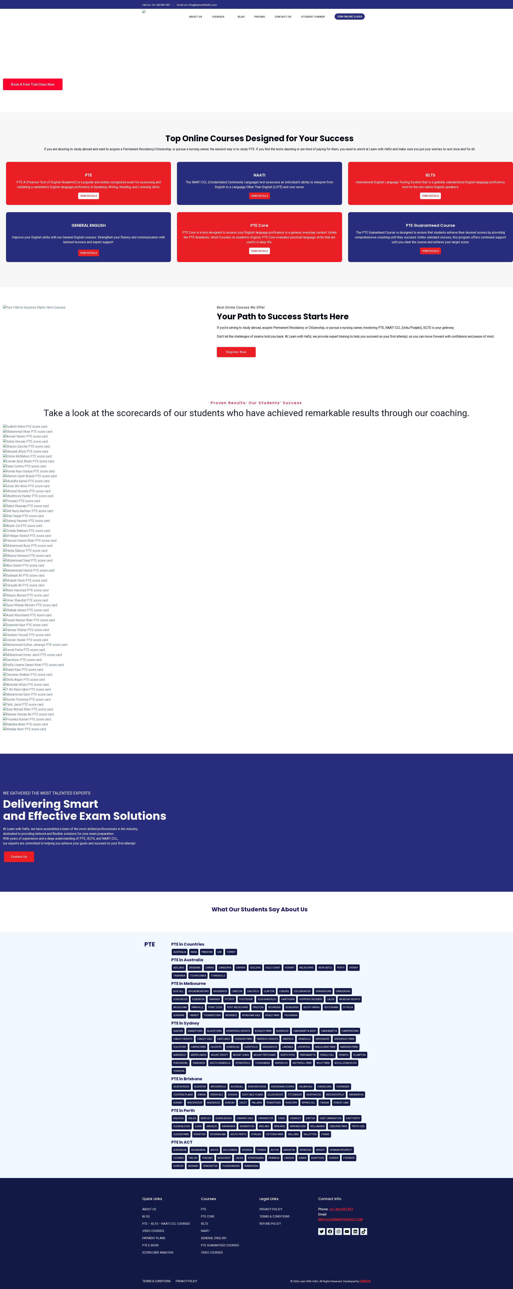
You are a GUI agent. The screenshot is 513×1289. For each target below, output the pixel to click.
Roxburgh (292, 1007)
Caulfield (253, 991)
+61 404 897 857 (160, 4)
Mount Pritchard (265, 1055)
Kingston (289, 1150)
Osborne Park (338, 1126)
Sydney (353, 967)
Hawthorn (288, 999)
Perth (340, 967)
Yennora (178, 1071)
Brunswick (220, 991)
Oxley (243, 1102)
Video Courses (153, 1231)
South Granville (220, 1063)
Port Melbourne (237, 1007)
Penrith (343, 1055)
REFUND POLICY (270, 1223)
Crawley (295, 1118)
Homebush (232, 1047)
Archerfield (218, 1086)
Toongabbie (262, 1063)
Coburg (284, 991)
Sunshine (179, 1015)
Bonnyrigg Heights (238, 1031)
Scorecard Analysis (157, 1252)
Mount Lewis (241, 1055)
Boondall (237, 1086)
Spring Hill (308, 1102)
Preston (258, 1007)
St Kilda (348, 1007)
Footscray (246, 999)
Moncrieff (224, 1158)
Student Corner (313, 16)
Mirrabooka (298, 1126)
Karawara (228, 1126)
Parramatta (307, 1055)
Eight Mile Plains (252, 1094)
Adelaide (178, 967)
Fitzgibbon (295, 1094)
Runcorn (291, 1102)
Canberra (225, 967)
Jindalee (211, 1126)
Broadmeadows (198, 991)
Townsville (218, 975)
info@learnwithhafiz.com (340, 1219)
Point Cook (215, 1007)
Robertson (274, 1102)
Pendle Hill (327, 1055)
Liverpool (304, 1047)
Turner (261, 1150)
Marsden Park (349, 1047)
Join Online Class (349, 16)
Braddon (305, 1150)
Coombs (178, 1158)
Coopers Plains (183, 1094)
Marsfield (179, 1055)
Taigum (324, 1102)
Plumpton (359, 1055)
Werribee (231, 1015)
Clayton (269, 991)
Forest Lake (341, 1102)
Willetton (310, 1134)
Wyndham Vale (251, 1015)
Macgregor (194, 1102)
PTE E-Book (150, 1245)
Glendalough (181, 1126)
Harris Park (198, 1047)
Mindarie (279, 1126)
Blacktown (214, 1031)
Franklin (274, 1158)
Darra (202, 1094)
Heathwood (313, 1094)
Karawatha (356, 1094)
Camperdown (350, 1031)
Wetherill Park (302, 1063)
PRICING (259, 16)
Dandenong (343, 991)
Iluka (198, 1126)
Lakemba (287, 1047)
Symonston (210, 1166)
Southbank (331, 1007)
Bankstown (195, 1031)
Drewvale (216, 1094)
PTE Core (207, 1216)
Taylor (192, 1158)
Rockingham (218, 1134)
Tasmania (179, 975)
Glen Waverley (267, 999)
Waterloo (281, 1063)
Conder (333, 1158)
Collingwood (302, 991)
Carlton (237, 991)
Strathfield (242, 1063)
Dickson (247, 1150)
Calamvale (306, 1086)
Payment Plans (153, 1238)
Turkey (231, 952)
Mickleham (180, 1007)
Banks (302, 1158)
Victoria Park (274, 1134)
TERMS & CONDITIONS (275, 1216)
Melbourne (306, 967)
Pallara (257, 1102)
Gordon (178, 1166)
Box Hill (178, 991)
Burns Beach (224, 1118)
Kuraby (178, 1102)
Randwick (199, 1063)
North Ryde (288, 1055)
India (194, 952)
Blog (241, 16)
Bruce (214, 1150)
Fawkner (214, 999)
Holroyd (216, 1047)
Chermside (342, 1086)
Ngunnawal (198, 1150)
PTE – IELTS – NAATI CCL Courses (166, 1223)
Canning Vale (245, 1118)
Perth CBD (358, 1126)
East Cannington (330, 1118)
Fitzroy (229, 999)
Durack (232, 1094)
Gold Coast (273, 967)
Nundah (230, 1102)
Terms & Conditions (156, 1281)
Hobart (290, 967)
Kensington (247, 1126)
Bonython (317, 1158)
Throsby (207, 1158)
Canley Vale (204, 1039)
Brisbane (195, 967)
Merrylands (198, 1055)
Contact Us (283, 16)
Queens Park (181, 1134)
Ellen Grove (275, 1094)
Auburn (178, 1031)
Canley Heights (182, 1039)
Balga (192, 1118)
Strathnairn (256, 1158)
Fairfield (288, 1039)
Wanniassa (251, 1166)
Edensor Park (243, 1039)
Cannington (265, 1118)
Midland (264, 1126)
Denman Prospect (341, 1150)
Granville (304, 1039)
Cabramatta (329, 1031)
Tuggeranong (231, 1166)
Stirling (256, 1134)
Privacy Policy (271, 1209)
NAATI (205, 1231)
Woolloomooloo (345, 1063)
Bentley (206, 1118)
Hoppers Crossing (310, 999)
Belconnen (230, 1150)
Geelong (255, 967)
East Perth (353, 1118)
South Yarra (311, 1007)
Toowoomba (198, 975)
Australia (179, 952)
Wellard (293, 1134)
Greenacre (322, 1039)
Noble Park (272, 1015)
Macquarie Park (325, 1047)
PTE (203, 1209)
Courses (218, 16)
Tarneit (194, 1015)
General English (213, 1238)
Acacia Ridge (181, 1086)
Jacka (239, 1158)
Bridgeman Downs (282, 1086)
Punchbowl (180, 1063)
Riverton (199, 1134)
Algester (200, 1086)
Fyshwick (349, 1158)
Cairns (209, 967)
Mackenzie (213, 1102)
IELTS (204, 1223)
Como (281, 1118)
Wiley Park (323, 1063)
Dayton (310, 1118)
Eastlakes (223, 1039)
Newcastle (325, 967)
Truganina (290, 1015)
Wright (320, 1150)
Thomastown (212, 1015)
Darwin (240, 967)
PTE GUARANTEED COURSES (220, 1245)
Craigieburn (323, 991)
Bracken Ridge (257, 1086)
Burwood (282, 1031)
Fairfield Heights (267, 1039)
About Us (195, 16)
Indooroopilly (335, 1094)
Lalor (330, 999)
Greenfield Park (344, 1039)
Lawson (289, 1158)
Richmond (274, 1007)
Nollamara (317, 1126)
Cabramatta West (304, 1031)
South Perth (238, 1134)
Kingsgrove (270, 1047)
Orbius (365, 1281)
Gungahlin (179, 1150)
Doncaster (180, 999)
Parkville (197, 1007)
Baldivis (178, 1118)
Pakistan (207, 952)
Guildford (179, 1047)
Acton (275, 1150)
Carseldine (324, 1086)
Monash (193, 1166)
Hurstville (251, 1047)
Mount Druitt (219, 1055)
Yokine (325, 1134)
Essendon (198, 999)
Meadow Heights (349, 999)
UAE (219, 952)
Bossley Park (263, 1031)
